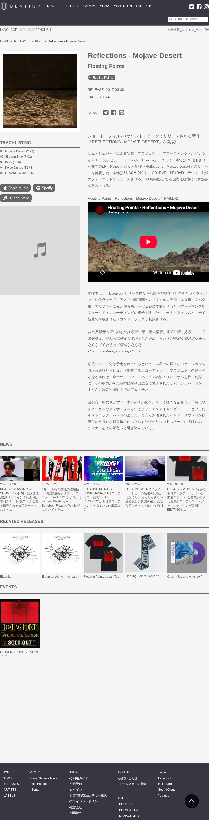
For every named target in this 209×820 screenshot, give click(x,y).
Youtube (163, 795)
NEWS (51, 6)
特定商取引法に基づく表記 (88, 795)
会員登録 (174, 30)
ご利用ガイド (79, 778)
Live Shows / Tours (44, 778)
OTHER (141, 6)
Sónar (35, 790)
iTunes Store (18, 198)
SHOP (104, 6)
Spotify (47, 188)
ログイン (188, 30)
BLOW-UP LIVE (130, 810)
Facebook (165, 778)
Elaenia (5, 576)
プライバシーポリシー (85, 801)
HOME (4, 41)
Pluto (38, 41)
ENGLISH (44, 30)
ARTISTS (10, 790)
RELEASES (69, 6)
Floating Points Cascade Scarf (146, 576)
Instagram (165, 784)
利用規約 (76, 813)
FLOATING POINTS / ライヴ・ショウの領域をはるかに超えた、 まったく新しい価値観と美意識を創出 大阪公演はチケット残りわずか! (144, 497)
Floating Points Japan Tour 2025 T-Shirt (111, 576)
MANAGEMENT (130, 816)
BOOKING (126, 804)
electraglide (39, 784)
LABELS (9, 795)
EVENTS (89, 6)
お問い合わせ (128, 778)
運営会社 (76, 807)
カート (200, 30)
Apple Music (18, 188)
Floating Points (102, 77)
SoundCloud (167, 790)
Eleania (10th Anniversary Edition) (65, 576)
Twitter (162, 772)
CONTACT (121, 6)
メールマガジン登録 (133, 784)
